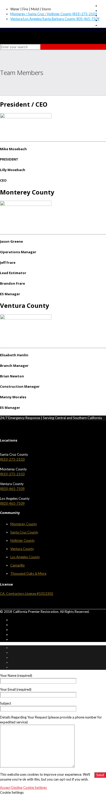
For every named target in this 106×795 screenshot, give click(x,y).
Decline (16, 787)
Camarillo (17, 565)
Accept (5, 787)
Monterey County (23, 524)
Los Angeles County (25, 557)
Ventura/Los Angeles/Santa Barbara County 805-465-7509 (55, 19)
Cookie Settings (35, 787)
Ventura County (22, 549)
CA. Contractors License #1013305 (26, 593)
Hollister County (22, 540)
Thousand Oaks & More (28, 573)
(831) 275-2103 (12, 459)
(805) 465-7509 (12, 489)
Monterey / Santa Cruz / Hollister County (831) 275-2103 (53, 14)
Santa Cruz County (24, 532)
